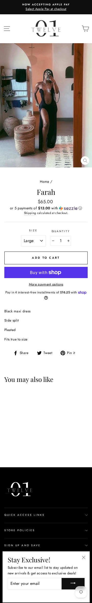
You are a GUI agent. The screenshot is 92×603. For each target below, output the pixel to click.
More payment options (46, 284)
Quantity (61, 231)
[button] (46, 208)
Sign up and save (22, 545)
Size (33, 230)
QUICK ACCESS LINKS (24, 515)
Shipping (30, 213)
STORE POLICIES (19, 530)
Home (44, 181)
